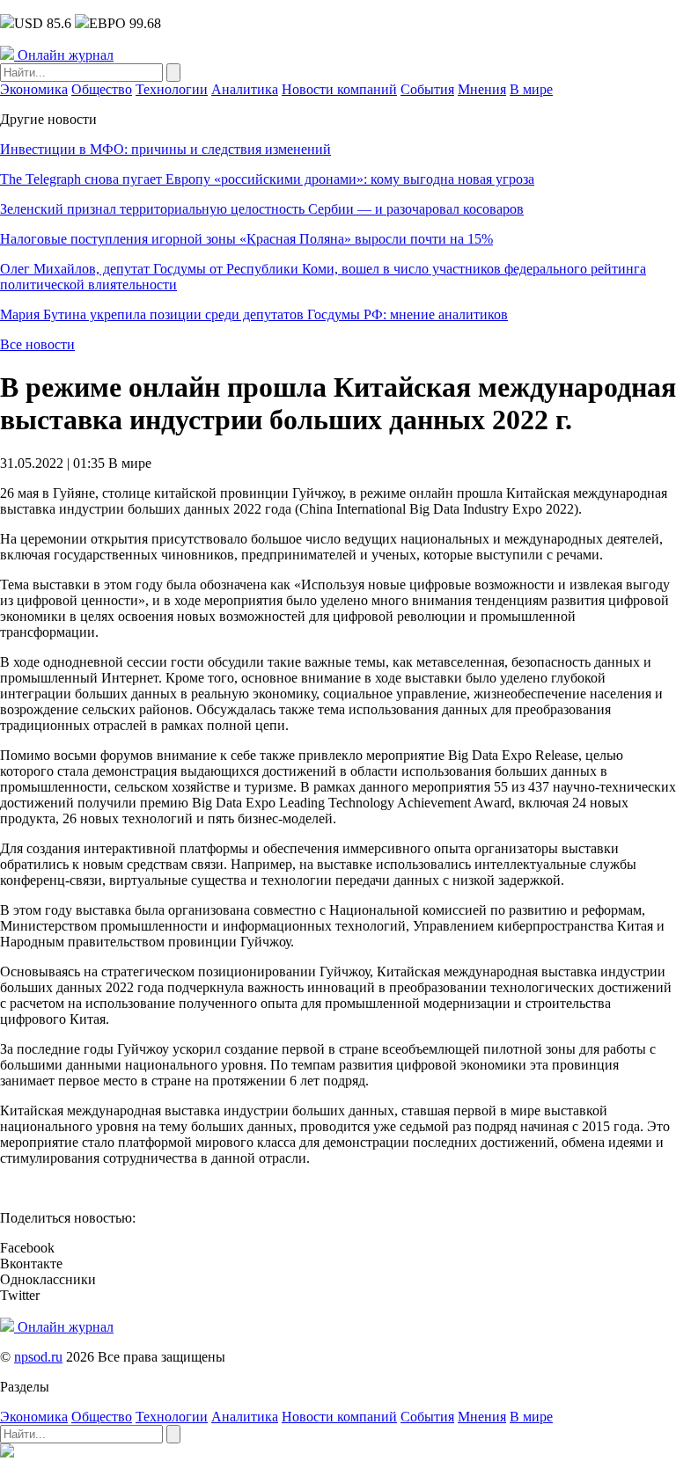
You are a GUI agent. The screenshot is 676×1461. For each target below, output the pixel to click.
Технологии (172, 89)
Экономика (34, 89)
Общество (101, 89)
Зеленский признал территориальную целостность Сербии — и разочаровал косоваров (262, 208)
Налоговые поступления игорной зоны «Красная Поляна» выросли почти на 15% (246, 238)
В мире (531, 89)
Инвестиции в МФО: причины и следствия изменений (165, 149)
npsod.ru (38, 1356)
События (427, 89)
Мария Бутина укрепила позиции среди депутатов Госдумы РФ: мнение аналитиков (254, 314)
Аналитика (244, 89)
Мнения (482, 89)
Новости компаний (339, 89)
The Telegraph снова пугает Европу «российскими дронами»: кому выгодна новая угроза (267, 179)
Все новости (37, 344)
